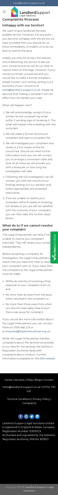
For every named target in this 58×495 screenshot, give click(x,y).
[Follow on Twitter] (31, 416)
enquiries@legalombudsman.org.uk (27, 331)
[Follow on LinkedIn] (37, 416)
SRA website (47, 358)
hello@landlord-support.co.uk (21, 89)
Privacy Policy (41, 399)
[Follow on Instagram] (26, 416)
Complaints (29, 403)
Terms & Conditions (19, 399)
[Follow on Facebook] (20, 416)
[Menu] (4, 11)
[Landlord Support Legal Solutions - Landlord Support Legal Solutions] (30, 11)
